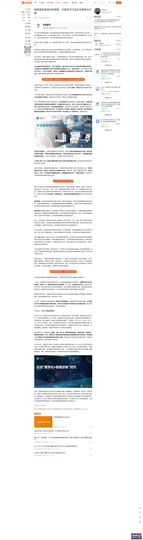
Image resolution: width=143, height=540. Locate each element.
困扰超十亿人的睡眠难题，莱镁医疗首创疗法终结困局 (107, 34)
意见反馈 (140, 522)
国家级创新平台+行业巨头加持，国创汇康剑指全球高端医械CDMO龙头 (107, 27)
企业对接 (140, 508)
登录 (119, 2)
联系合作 (140, 513)
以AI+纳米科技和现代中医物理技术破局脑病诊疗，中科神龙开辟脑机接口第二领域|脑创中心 (107, 20)
